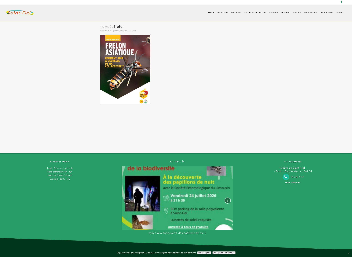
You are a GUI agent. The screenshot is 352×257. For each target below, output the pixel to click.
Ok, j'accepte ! (204, 253)
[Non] (348, 253)
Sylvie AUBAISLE (128, 31)
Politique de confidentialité (224, 253)
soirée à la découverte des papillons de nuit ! (177, 233)
